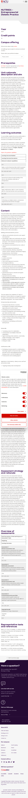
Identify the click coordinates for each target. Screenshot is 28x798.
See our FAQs (4, 714)
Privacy (22, 773)
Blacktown (3, 747)
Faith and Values (5, 730)
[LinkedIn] (6, 762)
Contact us (3, 738)
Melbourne (3, 755)
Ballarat (3, 745)
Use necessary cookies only (14, 424)
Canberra (3, 752)
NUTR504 (21, 66)
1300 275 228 (7, 721)
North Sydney (14, 745)
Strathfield (13, 750)
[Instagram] (4, 762)
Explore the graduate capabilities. (9, 152)
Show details (21, 411)
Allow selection (14, 420)
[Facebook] (1, 762)
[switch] (24, 397)
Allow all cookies (14, 415)
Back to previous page (13, 657)
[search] (24, 2)
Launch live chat (5, 696)
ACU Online (14, 752)
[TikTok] (11, 762)
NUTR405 (3, 66)
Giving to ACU (4, 735)
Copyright (10, 773)
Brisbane (3, 750)
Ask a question (5, 720)
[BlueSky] (13, 762)
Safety (2, 775)
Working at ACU (4, 733)
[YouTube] (9, 762)
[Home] (6, 3)
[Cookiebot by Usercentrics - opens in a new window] (20, 372)
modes (15, 46)
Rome (12, 747)
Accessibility (3, 773)
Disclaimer (16, 773)
